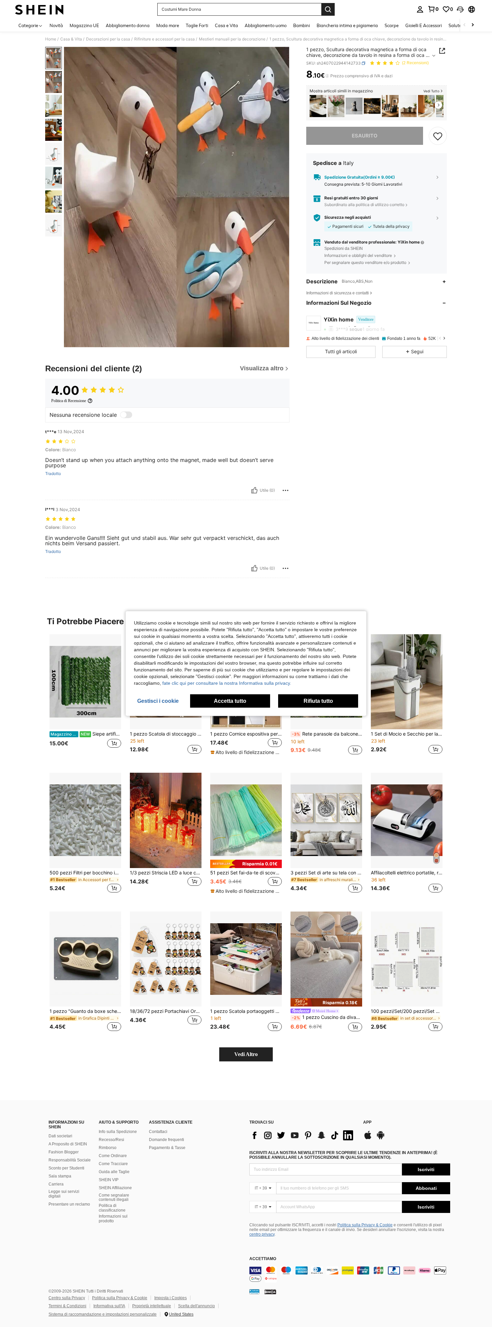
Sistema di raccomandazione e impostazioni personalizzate (103, 1314)
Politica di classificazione (112, 1208)
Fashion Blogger (64, 1152)
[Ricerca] (328, 9)
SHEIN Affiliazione (115, 1188)
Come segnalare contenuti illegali (114, 1197)
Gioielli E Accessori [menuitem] (423, 25)
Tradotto (53, 473)
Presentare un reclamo (69, 1204)
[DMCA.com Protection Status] (270, 1291)
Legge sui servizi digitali (64, 1194)
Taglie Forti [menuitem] (197, 25)
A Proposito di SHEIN (68, 1144)
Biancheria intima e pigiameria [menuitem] (347, 25)
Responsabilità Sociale (70, 1160)
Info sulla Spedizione (118, 1131)
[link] (433, 9)
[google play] (380, 1138)
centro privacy (261, 1234)
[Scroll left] (464, 25)
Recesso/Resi (111, 1139)
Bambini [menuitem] (301, 25)
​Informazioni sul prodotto (113, 1218)
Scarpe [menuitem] (392, 25)
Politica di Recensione (68, 400)
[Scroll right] (472, 25)
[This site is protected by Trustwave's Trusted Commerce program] (254, 1291)
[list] (302, 1135)
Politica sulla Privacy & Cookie (365, 1225)
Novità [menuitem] (56, 25)
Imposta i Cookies (170, 1298)
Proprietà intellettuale (151, 1306)
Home (50, 39)
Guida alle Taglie (114, 1171)
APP (367, 1122)
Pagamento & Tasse (167, 1147)
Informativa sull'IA (109, 1306)
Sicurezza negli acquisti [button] (347, 217)
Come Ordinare (113, 1155)
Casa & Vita (71, 39)
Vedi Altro (246, 1054)
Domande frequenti (166, 1139)
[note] (246, 752)
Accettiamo (262, 1259)
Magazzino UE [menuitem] (84, 25)
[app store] (368, 1138)
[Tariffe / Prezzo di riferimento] (327, 76)
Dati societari (60, 1136)
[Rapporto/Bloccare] (285, 490)
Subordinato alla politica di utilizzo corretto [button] (364, 204)
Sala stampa (60, 1176)
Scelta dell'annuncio (196, 1306)
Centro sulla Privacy (67, 1298)
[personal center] (420, 9)
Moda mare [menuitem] (167, 25)
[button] (460, 9)
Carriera (56, 1184)
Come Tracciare (113, 1163)
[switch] (126, 414)
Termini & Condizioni (67, 1306)
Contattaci (158, 1131)
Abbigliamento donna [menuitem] (128, 25)
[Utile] (254, 490)
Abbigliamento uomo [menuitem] (265, 25)
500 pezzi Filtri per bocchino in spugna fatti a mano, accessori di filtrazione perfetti (85, 872)
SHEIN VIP (108, 1179)
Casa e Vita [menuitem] (226, 25)
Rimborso (107, 1147)
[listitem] (318, 106)
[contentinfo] (349, 1274)
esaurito (365, 135)
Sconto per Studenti (66, 1168)
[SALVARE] (438, 136)
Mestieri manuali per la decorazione (232, 39)
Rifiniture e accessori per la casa (164, 39)
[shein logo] (39, 9)
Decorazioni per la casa (108, 39)
